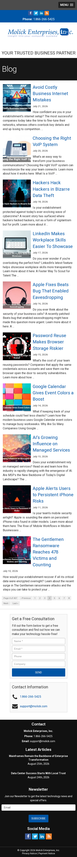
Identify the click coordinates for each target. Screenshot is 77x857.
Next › (6, 603)
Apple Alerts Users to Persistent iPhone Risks (53, 495)
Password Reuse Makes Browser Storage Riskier (49, 342)
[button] (66, 5)
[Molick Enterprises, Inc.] (38, 32)
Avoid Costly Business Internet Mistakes (50, 94)
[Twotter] (36, 13)
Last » (15, 603)
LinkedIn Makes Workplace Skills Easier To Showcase (53, 240)
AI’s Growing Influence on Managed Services (51, 444)
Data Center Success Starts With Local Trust (38, 773)
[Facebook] (30, 13)
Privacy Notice (29, 853)
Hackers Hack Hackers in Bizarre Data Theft (51, 189)
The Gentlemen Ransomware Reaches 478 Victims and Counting (48, 552)
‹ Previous (26, 598)
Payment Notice (46, 853)
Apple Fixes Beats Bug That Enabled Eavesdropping (51, 291)
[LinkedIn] (41, 13)
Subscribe (38, 818)
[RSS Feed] (46, 13)
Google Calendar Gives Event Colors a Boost (53, 393)
